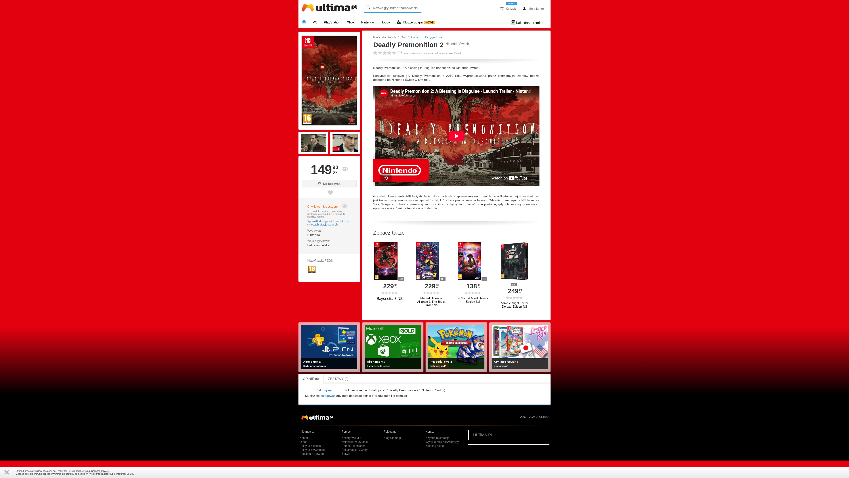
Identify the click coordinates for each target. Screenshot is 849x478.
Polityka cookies (310, 445)
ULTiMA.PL (483, 435)
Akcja (414, 37)
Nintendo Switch (384, 37)
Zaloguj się (324, 390)
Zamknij (6, 472)
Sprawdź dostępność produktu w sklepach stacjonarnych (328, 223)
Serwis (346, 453)
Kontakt (305, 437)
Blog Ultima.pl (393, 437)
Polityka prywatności (313, 449)
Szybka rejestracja (437, 437)
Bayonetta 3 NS (390, 299)
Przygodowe (433, 37)
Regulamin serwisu (312, 453)
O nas (303, 441)
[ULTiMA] (330, 9)
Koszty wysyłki (351, 437)
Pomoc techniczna (353, 445)
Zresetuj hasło (435, 445)
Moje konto (533, 8)
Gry (403, 37)
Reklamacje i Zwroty (355, 449)
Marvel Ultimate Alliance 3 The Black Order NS (431, 302)
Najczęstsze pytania (355, 441)
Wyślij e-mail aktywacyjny (442, 441)
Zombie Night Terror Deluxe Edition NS (514, 304)
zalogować (328, 395)
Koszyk (508, 8)
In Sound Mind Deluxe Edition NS (472, 300)
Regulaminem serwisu (97, 471)
